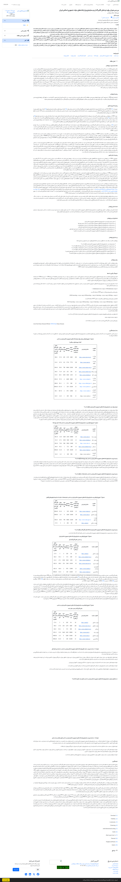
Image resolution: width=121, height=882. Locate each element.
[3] (46, 109)
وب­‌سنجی (90, 55)
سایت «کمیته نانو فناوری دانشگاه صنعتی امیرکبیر (106, 189)
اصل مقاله (113, 61)
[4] (35, 116)
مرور (109, 4)
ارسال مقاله (78, 4)
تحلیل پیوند (66, 55)
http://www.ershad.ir (85, 379)
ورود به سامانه (16, 4)
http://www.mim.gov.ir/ (85, 367)
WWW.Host (53, 324)
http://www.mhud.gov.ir (85, 446)
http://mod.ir (85, 523)
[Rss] (26, 875)
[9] (113, 581)
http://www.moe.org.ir (85, 563)
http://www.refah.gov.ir (85, 371)
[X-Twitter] (34, 875)
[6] (112, 125)
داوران (70, 4)
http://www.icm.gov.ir (85, 357)
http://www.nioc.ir (85, 443)
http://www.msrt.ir (85, 362)
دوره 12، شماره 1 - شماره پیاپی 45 (10, 11)
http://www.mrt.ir (85, 437)
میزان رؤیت (73, 55)
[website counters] (63, 868)
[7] (78, 577)
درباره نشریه (115, 865)
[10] (103, 581)
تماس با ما (64, 4)
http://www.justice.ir (85, 386)
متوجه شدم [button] (6, 880)
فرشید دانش (105, 17)
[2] (66, 109)
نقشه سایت (115, 873)
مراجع (114, 850)
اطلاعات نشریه (100, 4)
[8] (42, 579)
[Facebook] (38, 875)
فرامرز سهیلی (115, 17)
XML (24, 25)
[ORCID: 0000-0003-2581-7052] (111, 17)
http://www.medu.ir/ (85, 391)
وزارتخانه (96, 55)
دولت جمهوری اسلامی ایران (106, 55)
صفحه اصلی (115, 4)
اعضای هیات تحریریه (113, 867)
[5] (108, 118)
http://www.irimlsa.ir (85, 375)
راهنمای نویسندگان (88, 4)
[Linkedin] (30, 875)
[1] (112, 109)
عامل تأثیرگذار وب (82, 55)
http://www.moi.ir (85, 514)
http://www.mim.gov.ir (85, 520)
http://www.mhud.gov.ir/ (85, 383)
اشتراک (16, 869)
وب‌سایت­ (116, 55)
